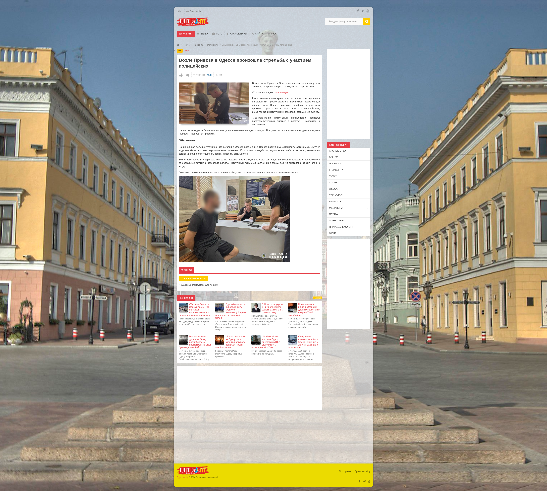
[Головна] (178, 45)
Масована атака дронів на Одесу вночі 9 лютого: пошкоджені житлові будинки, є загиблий (195, 342)
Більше (318, 298)
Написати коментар (195, 278)
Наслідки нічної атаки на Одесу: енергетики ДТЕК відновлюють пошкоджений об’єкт (265, 342)
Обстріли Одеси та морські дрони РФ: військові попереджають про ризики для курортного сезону (194, 309)
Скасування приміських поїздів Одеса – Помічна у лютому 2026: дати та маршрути (303, 342)
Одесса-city (182, 477)
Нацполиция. (281, 92)
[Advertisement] (249, 388)
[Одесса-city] (193, 21)
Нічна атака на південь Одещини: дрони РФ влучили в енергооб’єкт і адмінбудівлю (304, 309)
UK (179, 50)
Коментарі (186, 270)
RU (187, 50)
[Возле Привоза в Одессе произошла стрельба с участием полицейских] (214, 103)
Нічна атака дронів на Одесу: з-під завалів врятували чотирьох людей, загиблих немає (230, 342)
